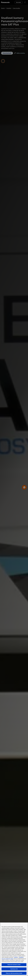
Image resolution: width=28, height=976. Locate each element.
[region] (14, 949)
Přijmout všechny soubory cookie (14, 973)
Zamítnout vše (14, 969)
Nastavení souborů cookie (14, 964)
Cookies (16, 957)
